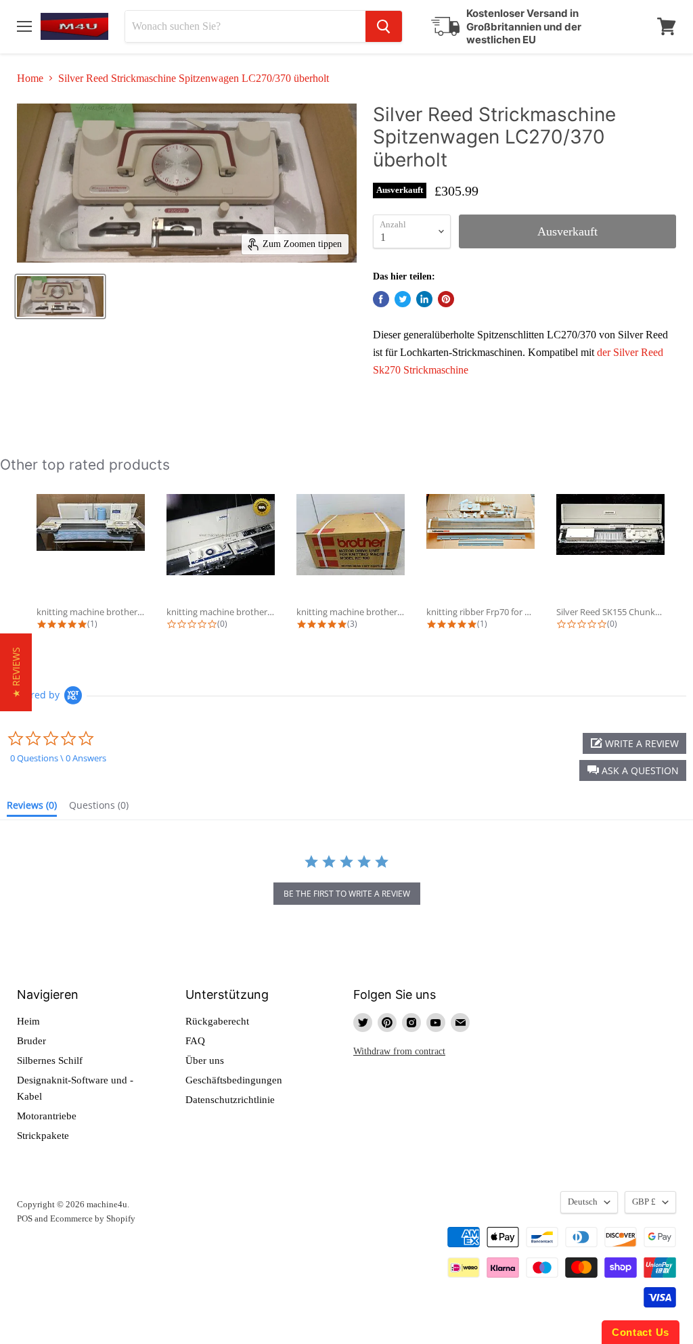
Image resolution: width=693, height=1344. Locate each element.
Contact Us (640, 1332)
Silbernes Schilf (50, 1060)
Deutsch (583, 1201)
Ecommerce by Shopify (92, 1218)
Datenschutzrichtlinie (230, 1099)
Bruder (31, 1040)
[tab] (32, 808)
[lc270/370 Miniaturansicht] (60, 296)
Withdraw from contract (399, 1051)
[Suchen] (383, 26)
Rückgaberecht (217, 1021)
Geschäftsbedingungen (233, 1080)
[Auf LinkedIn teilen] (424, 299)
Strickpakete (43, 1135)
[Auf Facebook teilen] (381, 299)
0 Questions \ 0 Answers (58, 758)
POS (24, 1218)
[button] (632, 770)
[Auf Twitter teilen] (403, 299)
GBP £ (644, 1201)
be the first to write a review (347, 893)
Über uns (204, 1060)
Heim (28, 1021)
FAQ (195, 1040)
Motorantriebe (46, 1116)
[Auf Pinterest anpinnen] (446, 299)
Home (30, 78)
